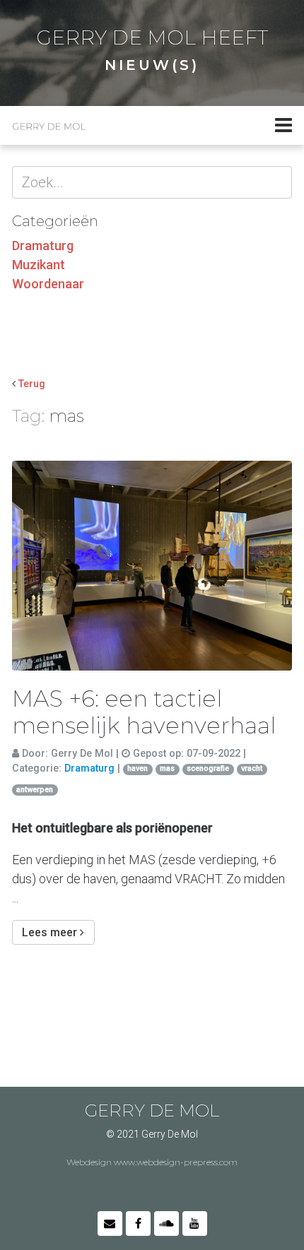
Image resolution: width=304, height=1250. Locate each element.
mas (167, 768)
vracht (251, 768)
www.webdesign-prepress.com (176, 1162)
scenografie (208, 768)
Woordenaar (48, 283)
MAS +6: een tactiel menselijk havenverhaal (144, 712)
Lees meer (51, 932)
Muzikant (38, 264)
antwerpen (34, 789)
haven (137, 768)
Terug (31, 384)
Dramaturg (43, 245)
